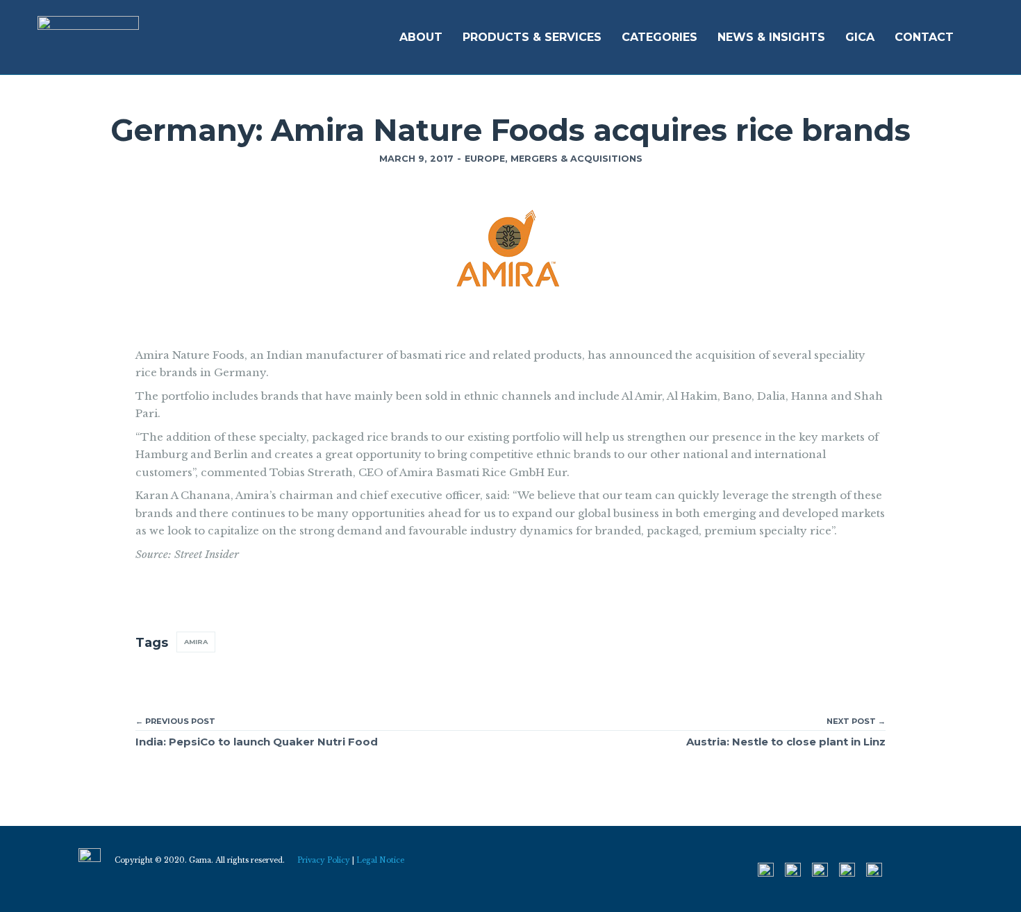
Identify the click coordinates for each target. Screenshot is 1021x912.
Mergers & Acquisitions (576, 158)
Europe (485, 158)
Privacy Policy (323, 860)
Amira (196, 641)
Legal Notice (380, 860)
